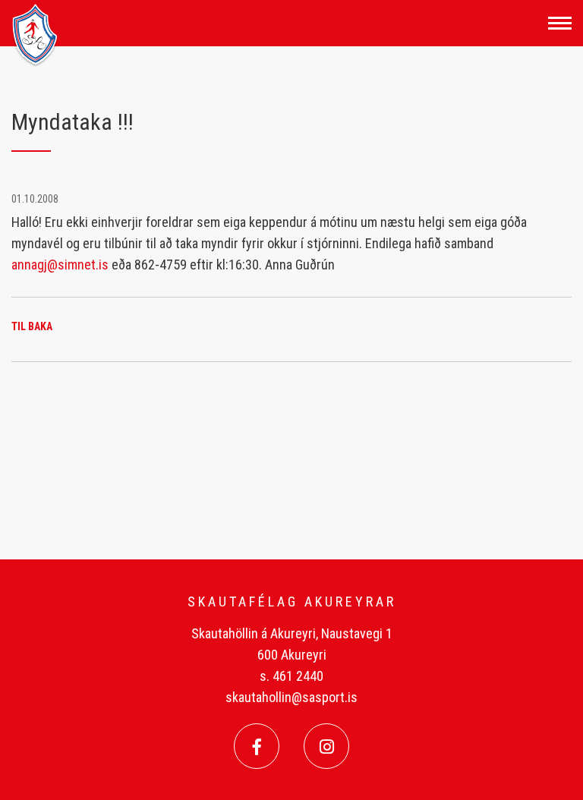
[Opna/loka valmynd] (560, 23)
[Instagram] (326, 746)
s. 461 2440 (291, 676)
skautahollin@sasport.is (291, 697)
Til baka (31, 326)
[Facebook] (256, 746)
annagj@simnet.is (60, 264)
